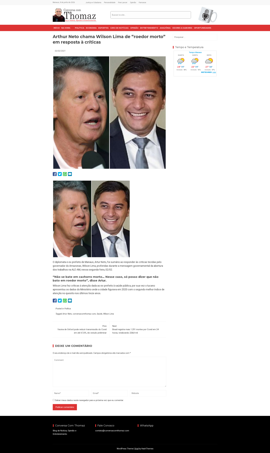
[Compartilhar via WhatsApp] (65, 174)
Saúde (99, 314)
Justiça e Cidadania (93, 3)
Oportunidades (202, 28)
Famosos (142, 3)
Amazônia (165, 28)
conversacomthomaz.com (84, 314)
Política (79, 28)
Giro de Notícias (119, 28)
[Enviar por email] (70, 174)
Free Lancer (122, 3)
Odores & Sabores (182, 28)
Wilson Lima (108, 314)
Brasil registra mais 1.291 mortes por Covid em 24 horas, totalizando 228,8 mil (135, 329)
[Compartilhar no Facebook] (55, 174)
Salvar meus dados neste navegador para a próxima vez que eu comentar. (89, 400)
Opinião (133, 3)
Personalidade (109, 3)
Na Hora (65, 28)
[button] (67, 28)
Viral (137, 449)
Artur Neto (67, 314)
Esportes (103, 28)
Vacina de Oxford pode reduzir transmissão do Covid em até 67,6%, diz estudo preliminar (82, 329)
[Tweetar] (60, 174)
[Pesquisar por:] (195, 37)
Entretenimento (149, 28)
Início (57, 28)
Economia (91, 28)
